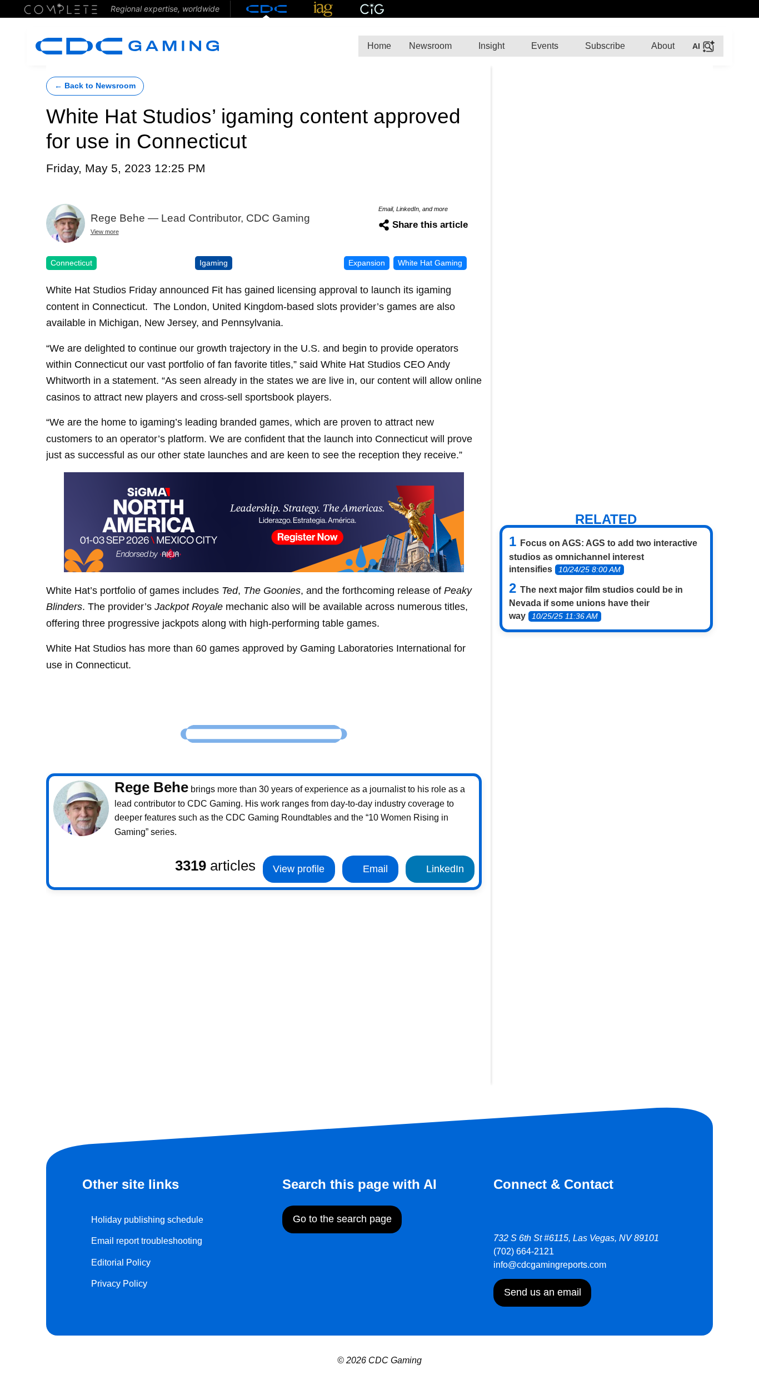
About (662, 46)
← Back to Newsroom (95, 86)
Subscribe (604, 46)
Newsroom (430, 46)
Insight (490, 46)
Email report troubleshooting (146, 1241)
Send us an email (542, 1292)
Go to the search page (342, 1218)
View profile (298, 868)
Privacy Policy (119, 1283)
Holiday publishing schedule (147, 1219)
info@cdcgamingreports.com (549, 1264)
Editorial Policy (121, 1262)
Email (374, 868)
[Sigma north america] (264, 521)
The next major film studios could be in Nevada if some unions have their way (596, 603)
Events (543, 46)
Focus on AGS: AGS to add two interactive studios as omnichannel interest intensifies (603, 556)
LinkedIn (443, 868)
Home (379, 46)
